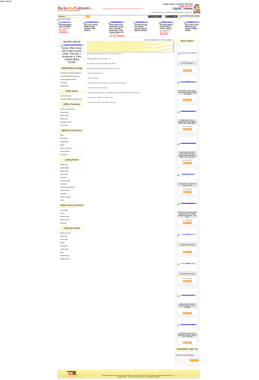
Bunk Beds (63, 138)
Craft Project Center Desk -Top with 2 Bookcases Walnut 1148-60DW (187, 92)
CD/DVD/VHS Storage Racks (70, 76)
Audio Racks (64, 86)
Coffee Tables (64, 190)
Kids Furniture (64, 220)
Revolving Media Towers (68, 79)
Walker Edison (65, 259)
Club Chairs (64, 174)
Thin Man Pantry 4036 (187, 274)
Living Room (154, 40)
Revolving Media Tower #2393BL (65, 26)
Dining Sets (64, 164)
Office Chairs (64, 115)
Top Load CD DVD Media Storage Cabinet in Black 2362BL (192, 27)
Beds (62, 135)
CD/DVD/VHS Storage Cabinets (70, 73)
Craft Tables (64, 210)
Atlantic (62, 242)
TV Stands (63, 82)
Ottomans (63, 193)
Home (154, 12)
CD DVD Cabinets (187, 63)
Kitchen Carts (64, 216)
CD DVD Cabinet (65, 96)
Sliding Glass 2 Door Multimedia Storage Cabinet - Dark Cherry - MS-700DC (187, 121)
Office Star (63, 236)
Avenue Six (64, 246)
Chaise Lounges (65, 197)
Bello (61, 252)
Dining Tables (64, 168)
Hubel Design (64, 255)
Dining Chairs (64, 171)
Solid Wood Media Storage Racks (71, 99)
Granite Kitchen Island (187, 244)
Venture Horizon (65, 233)
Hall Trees (63, 184)
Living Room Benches (67, 187)
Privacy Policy (179, 12)
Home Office (64, 112)
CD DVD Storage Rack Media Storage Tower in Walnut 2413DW (140, 27)
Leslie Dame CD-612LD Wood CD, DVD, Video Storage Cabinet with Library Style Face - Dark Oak (187, 154)
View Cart (188, 12)
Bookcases (64, 119)
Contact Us (169, 12)
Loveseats (63, 177)
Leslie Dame (64, 249)
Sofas (62, 200)
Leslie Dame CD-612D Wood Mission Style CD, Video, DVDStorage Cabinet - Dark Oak (187, 214)
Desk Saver (64, 125)
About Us (160, 12)
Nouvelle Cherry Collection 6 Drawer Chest (187, 184)
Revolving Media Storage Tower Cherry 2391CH (166, 26)
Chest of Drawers (66, 148)
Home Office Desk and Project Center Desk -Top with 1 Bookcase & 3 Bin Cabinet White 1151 (116, 28)
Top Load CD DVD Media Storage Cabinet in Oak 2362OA (91, 27)
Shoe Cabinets (65, 151)
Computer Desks (65, 122)
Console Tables (65, 181)
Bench (62, 145)
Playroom (63, 223)
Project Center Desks (67, 109)
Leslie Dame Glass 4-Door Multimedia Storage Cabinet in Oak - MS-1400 (187, 335)
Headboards (64, 141)
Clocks (62, 213)
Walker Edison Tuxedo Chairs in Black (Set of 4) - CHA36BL (187, 305)
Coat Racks (64, 154)
